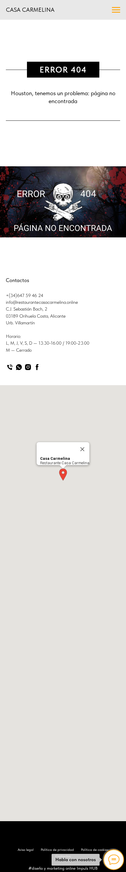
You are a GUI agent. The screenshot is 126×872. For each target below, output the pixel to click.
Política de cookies (94, 850)
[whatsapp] (19, 367)
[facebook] (37, 367)
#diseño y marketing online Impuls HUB (63, 868)
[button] (63, 474)
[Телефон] (9, 367)
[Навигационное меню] (116, 10)
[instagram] (28, 367)
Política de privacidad (57, 850)
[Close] (82, 449)
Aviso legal (26, 850)
